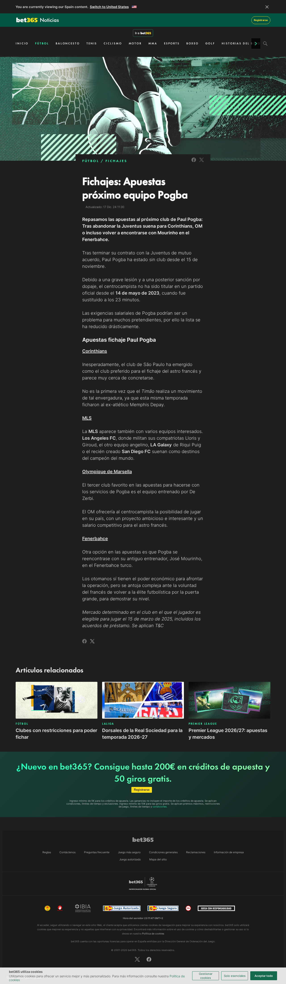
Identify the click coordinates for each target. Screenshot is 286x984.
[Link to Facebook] (193, 163)
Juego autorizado (130, 859)
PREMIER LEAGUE (203, 724)
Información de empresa (229, 852)
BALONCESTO (68, 43)
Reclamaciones (195, 852)
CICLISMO (113, 43)
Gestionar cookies (205, 976)
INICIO (22, 43)
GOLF (210, 43)
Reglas (46, 852)
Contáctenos (67, 852)
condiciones (160, 806)
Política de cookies (153, 933)
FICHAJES (116, 160)
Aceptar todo (263, 976)
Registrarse (261, 20)
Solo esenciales (235, 976)
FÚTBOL (42, 43)
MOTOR (135, 43)
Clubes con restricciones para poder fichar (56, 734)
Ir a (137, 33)
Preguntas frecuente (96, 852)
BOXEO (192, 43)
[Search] (265, 43)
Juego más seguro (129, 852)
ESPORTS (172, 43)
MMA (152, 43)
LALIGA (108, 724)
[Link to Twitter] (201, 163)
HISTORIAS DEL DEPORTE (244, 43)
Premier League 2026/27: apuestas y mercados (228, 734)
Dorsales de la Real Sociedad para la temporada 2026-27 (142, 734)
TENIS (91, 43)
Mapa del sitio (158, 859)
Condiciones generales (163, 852)
